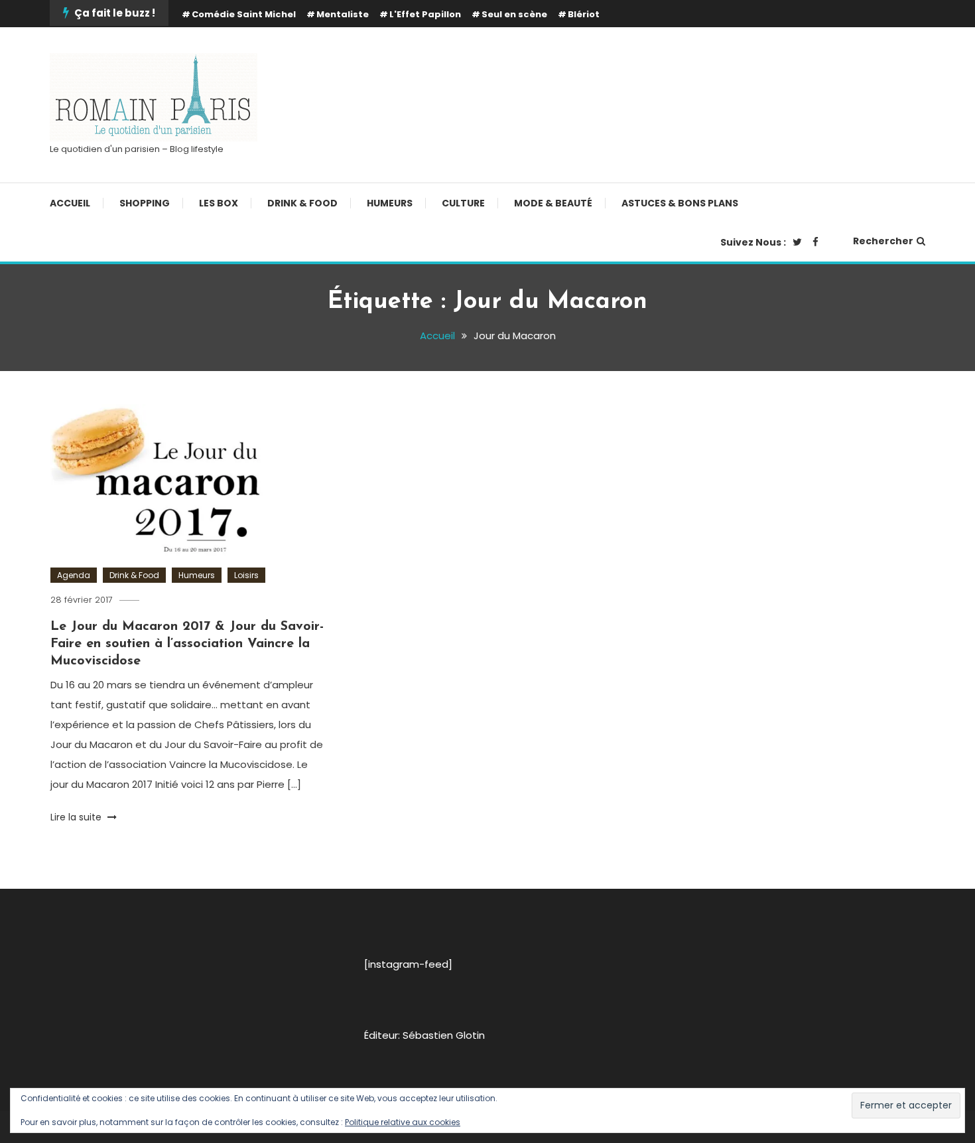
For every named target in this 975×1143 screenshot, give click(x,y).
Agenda (73, 575)
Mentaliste (342, 14)
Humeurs (390, 203)
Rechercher (883, 241)
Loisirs (246, 575)
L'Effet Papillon (425, 14)
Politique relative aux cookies (402, 1122)
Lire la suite (77, 817)
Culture (463, 203)
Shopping (144, 203)
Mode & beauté (553, 203)
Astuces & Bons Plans (679, 203)
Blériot (584, 14)
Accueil (70, 203)
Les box (218, 203)
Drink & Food (302, 203)
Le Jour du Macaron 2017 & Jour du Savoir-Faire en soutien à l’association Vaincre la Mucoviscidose (187, 644)
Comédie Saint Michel (244, 14)
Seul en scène (514, 14)
